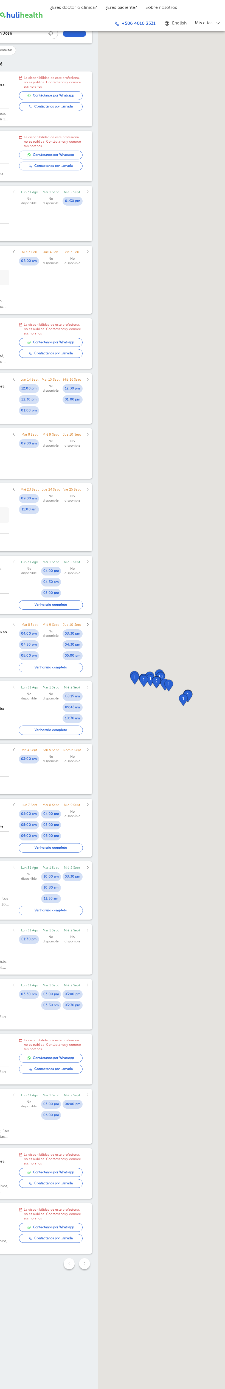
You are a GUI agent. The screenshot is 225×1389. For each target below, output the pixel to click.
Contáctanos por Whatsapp (53, 95)
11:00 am (29, 509)
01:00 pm (29, 410)
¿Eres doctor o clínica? (73, 7)
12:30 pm (28, 399)
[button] (156, 682)
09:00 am (29, 443)
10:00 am (51, 876)
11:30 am (51, 898)
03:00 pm (29, 759)
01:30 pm (72, 201)
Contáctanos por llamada (53, 106)
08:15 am (72, 696)
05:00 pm (51, 593)
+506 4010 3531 (138, 23)
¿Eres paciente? (121, 7)
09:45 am (72, 707)
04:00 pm (51, 571)
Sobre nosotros (161, 7)
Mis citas (204, 23)
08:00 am (29, 261)
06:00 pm (29, 836)
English (179, 23)
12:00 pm (29, 388)
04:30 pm (51, 582)
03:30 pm (72, 633)
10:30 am (72, 718)
